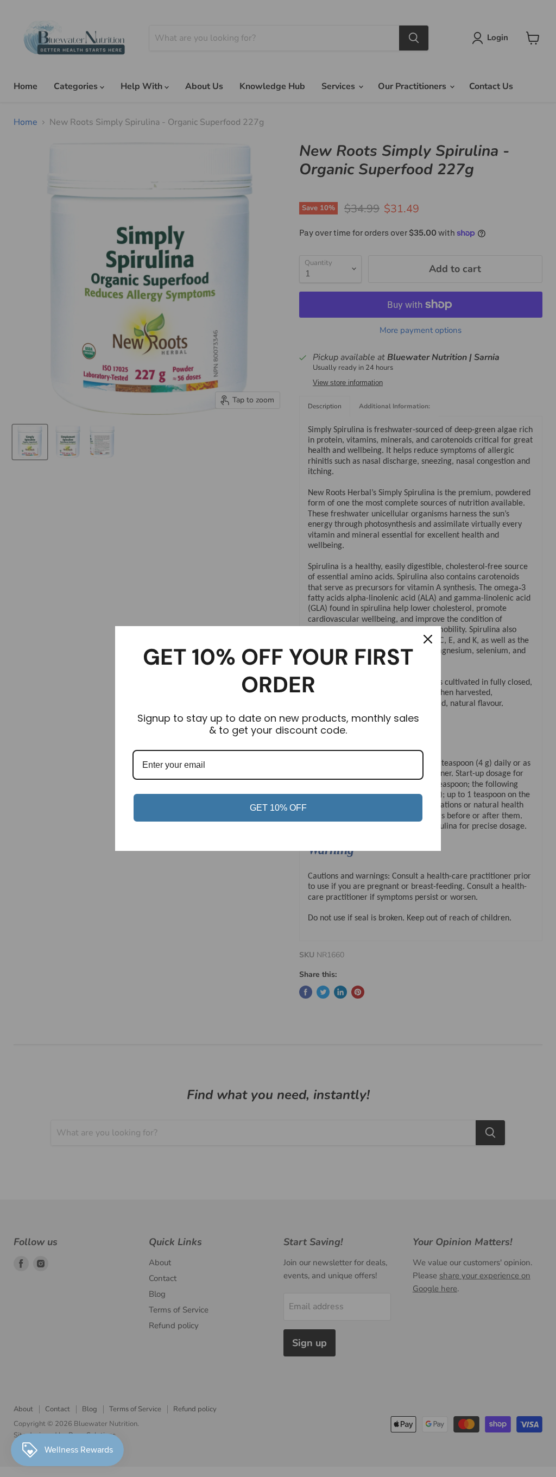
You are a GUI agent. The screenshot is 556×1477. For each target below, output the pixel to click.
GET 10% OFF (278, 807)
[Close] (428, 639)
